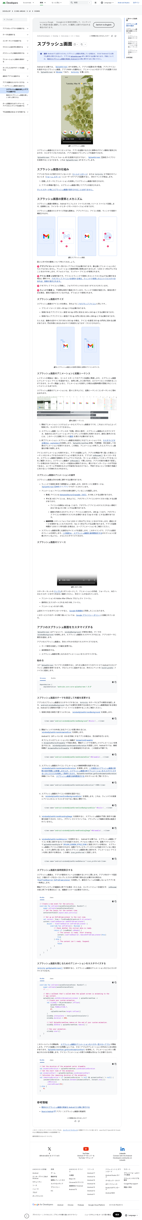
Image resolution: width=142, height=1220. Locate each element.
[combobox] (81, 3)
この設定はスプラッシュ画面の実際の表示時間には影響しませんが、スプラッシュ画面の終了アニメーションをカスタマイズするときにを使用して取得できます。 (78, 771)
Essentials (27, 3)
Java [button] (51, 897)
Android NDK (110, 1193)
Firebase (81, 1205)
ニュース (36, 1189)
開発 (41, 3)
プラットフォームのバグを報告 (131, 1174)
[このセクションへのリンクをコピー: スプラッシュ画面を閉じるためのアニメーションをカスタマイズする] (108, 963)
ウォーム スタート (53, 177)
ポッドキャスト (38, 1196)
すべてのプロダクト (116, 1205)
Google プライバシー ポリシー (88, 615)
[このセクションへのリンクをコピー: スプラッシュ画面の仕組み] (71, 169)
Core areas (19, 11)
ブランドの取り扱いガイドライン (65, 1215)
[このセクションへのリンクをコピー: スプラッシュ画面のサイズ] (66, 299)
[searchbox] (15, 19)
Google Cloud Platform (96, 1205)
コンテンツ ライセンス (70, 1130)
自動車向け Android (76, 1186)
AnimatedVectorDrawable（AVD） (73, 495)
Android (35, 1173)
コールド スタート (80, 174)
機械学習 (54, 1177)
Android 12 (91, 1191)
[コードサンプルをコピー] (115, 682)
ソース (35, 1185)
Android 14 (91, 1184)
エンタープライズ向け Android (40, 1177)
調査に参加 (128, 1187)
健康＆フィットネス (58, 1180)
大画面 (71, 1175)
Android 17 (91, 1173)
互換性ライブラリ (55, 487)
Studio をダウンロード (113, 1188)
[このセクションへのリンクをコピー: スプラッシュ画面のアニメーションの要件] (77, 475)
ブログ (35, 1192)
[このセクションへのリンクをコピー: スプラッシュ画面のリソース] (68, 542)
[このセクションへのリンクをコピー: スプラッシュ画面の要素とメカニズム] (84, 199)
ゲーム (53, 1173)
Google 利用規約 (76, 611)
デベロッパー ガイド (113, 1181)
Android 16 (91, 1177)
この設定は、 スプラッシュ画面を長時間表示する (82, 533)
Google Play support (131, 1184)
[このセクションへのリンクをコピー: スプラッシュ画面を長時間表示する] (75, 870)
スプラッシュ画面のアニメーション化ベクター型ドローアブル (85, 1044)
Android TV (73, 1189)
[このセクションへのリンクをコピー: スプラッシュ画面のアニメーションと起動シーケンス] (92, 373)
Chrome (70, 1205)
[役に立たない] (115, 36)
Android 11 (91, 1194)
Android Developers (43, 36)
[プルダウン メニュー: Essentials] (34, 2)
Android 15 (91, 1180)
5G (52, 1191)
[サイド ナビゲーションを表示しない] (27, 1216)
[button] (13, 28)
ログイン (136, 3)
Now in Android (47, 1111)
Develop (7, 11)
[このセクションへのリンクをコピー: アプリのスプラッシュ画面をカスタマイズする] (95, 627)
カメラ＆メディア (57, 1184)
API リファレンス (111, 1184)
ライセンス (48, 1215)
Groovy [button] (43, 678)
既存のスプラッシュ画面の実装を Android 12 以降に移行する (65, 1107)
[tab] (42, 678)
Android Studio (124, 3)
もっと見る (56, 3)
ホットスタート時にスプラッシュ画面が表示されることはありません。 (65, 190)
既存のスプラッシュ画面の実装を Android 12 (63, 59)
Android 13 (91, 1187)
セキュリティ (37, 1182)
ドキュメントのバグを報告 (131, 1179)
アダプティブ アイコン (87, 304)
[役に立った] (112, 36)
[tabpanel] (77, 687)
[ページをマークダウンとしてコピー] (82, 44)
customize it (55, 443)
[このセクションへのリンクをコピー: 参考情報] (50, 1102)
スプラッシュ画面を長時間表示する (70, 776)
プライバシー (55, 1187)
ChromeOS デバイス (76, 1182)
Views (37, 11)
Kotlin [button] (53, 678)
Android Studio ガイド (113, 1176)
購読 (117, 1215)
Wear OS (72, 1179)
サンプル (57, 591)
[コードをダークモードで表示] (113, 682)
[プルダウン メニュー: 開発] (46, 2)
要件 (71, 436)
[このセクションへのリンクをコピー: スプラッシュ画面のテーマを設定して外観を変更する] (92, 698)
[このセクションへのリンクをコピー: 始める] (46, 660)
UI (30, 11)
